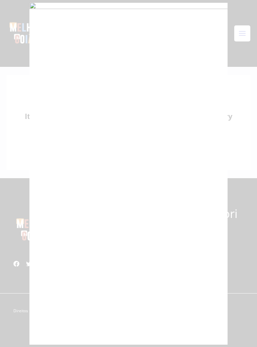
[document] (128, 173)
